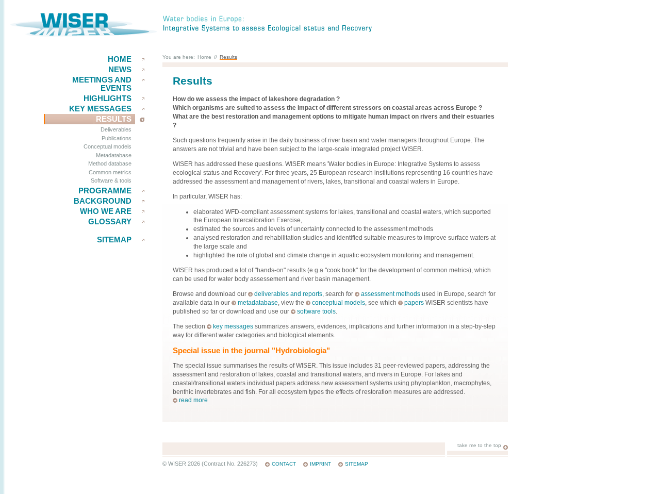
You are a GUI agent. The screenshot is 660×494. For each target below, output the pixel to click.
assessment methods (390, 294)
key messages (100, 109)
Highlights (107, 98)
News (119, 69)
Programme (104, 191)
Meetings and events (101, 84)
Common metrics (110, 172)
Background (102, 201)
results (113, 119)
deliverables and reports (288, 294)
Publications (116, 138)
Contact (284, 464)
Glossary (109, 222)
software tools (316, 311)
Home (119, 59)
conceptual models (338, 302)
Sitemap (114, 240)
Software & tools (111, 180)
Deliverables (116, 129)
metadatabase (258, 302)
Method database (109, 163)
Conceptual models (107, 146)
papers (414, 302)
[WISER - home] (83, 34)
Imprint (320, 464)
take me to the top (479, 445)
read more (193, 400)
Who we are (105, 211)
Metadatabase (113, 155)
